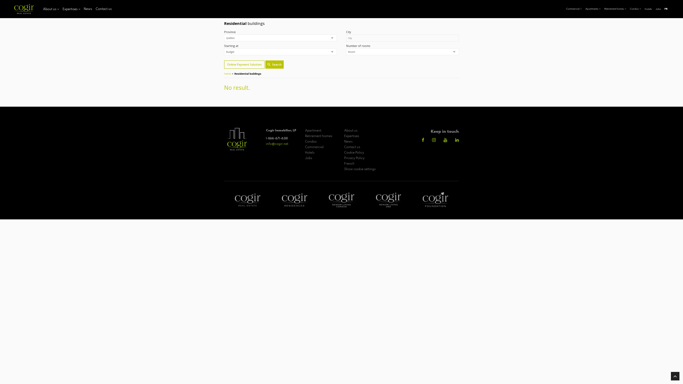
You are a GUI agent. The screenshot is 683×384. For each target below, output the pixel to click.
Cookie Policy (354, 152)
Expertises (351, 136)
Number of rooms (358, 46)
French (349, 163)
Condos (311, 141)
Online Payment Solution (244, 64)
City (348, 32)
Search (277, 64)
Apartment (313, 130)
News (88, 9)
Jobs (658, 9)
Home (227, 73)
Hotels (648, 9)
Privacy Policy (354, 158)
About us (351, 130)
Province (230, 32)
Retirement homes (318, 136)
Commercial (314, 147)
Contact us (104, 9)
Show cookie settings (360, 169)
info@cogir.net (277, 144)
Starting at (231, 46)
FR (666, 9)
